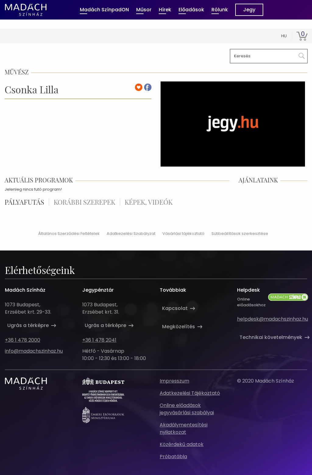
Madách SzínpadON (104, 9)
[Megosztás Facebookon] (147, 87)
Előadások (191, 9)
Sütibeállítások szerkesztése (239, 233)
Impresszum (174, 380)
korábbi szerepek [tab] (84, 202)
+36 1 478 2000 (22, 340)
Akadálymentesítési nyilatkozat (183, 428)
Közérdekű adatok (182, 444)
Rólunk (219, 9)
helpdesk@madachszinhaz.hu (272, 318)
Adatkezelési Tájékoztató (190, 393)
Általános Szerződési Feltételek (69, 233)
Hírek (165, 9)
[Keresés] (300, 54)
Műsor (143, 9)
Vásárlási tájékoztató (183, 233)
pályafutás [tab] (24, 202)
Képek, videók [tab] (148, 202)
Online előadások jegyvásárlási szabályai (187, 409)
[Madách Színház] (26, 10)
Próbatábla (173, 456)
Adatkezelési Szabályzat (131, 233)
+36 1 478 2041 (99, 340)
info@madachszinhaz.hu (34, 350)
